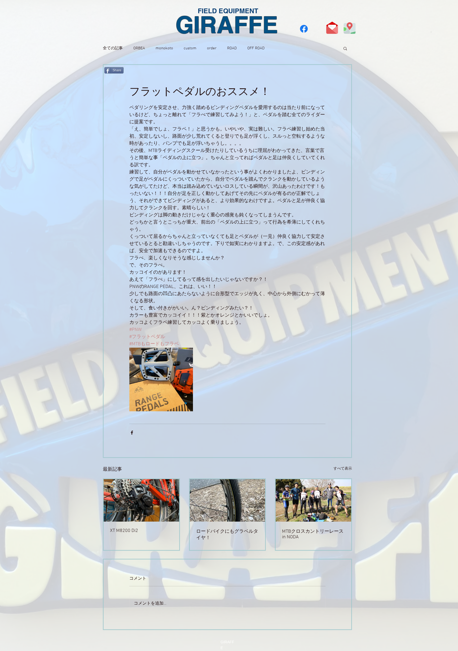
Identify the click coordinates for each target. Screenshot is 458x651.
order (212, 48)
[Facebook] (304, 29)
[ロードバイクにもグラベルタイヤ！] (227, 500)
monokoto (164, 48)
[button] (345, 48)
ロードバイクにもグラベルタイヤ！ (227, 535)
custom (190, 48)
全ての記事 (113, 48)
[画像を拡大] (161, 379)
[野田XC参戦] (313, 500)
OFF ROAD (256, 48)
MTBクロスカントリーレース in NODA (313, 534)
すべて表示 (342, 468)
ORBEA (139, 48)
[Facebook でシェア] (131, 432)
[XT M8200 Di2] (141, 500)
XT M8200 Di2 (124, 531)
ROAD (232, 48)
